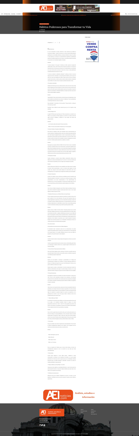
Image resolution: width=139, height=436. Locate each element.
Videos (82, 412)
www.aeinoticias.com (44, 422)
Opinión (82, 409)
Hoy (2, 14)
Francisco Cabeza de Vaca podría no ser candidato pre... (26, 15)
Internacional (7, 14)
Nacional (13, 14)
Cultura (92, 409)
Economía (18, 14)
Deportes (92, 412)
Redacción (43, 29)
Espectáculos (93, 411)
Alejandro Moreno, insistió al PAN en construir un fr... (75, 15)
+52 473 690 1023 (43, 420)
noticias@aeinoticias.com (45, 419)
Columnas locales (84, 411)
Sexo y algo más (94, 414)
